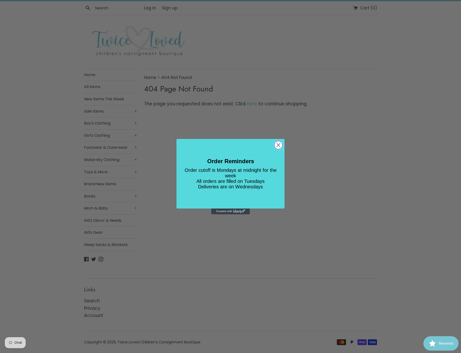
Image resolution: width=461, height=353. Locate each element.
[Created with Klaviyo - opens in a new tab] (230, 211)
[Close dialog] (278, 145)
